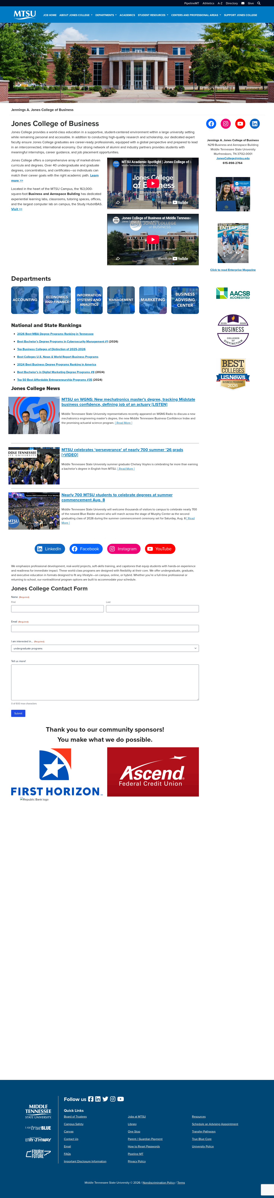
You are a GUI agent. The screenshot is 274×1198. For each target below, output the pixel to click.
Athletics (208, 3)
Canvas (68, 1131)
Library (132, 1124)
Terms (181, 1182)
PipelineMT (191, 3)
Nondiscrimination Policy (159, 1182)
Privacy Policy (137, 1161)
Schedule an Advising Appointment (215, 1124)
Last (108, 602)
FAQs (67, 1154)
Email (20, 621)
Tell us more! (18, 661)
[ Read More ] (123, 423)
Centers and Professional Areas (195, 15)
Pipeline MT (135, 1154)
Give (251, 3)
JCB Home (49, 15)
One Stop (134, 1131)
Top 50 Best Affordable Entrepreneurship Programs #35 (54, 380)
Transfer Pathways (203, 1131)
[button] (258, 3)
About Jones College (74, 15)
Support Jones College (240, 15)
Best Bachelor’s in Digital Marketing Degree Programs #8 (56, 372)
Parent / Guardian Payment (145, 1139)
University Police (203, 1146)
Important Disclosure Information (85, 1161)
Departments (105, 15)
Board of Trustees (75, 1116)
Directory (232, 3)
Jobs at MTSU (137, 1116)
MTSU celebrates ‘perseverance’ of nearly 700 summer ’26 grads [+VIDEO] (122, 452)
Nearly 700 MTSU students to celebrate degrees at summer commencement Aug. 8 (117, 497)
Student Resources (152, 15)
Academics (127, 15)
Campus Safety (74, 1124)
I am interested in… (27, 641)
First (13, 602)
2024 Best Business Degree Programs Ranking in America (56, 364)
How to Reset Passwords (144, 1146)
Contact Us (71, 1139)
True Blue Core (202, 1139)
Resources (199, 1116)
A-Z (220, 3)
